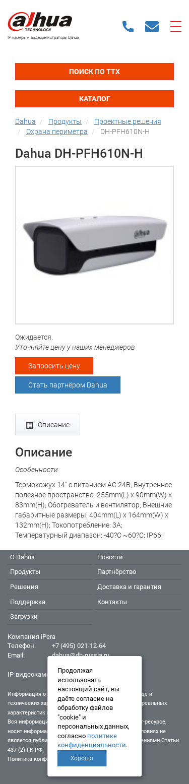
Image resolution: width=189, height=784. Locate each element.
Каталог (94, 99)
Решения (24, 587)
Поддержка (27, 602)
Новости (110, 557)
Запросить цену (54, 366)
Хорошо (82, 758)
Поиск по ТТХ (94, 72)
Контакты (112, 602)
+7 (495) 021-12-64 (79, 645)
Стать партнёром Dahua (67, 385)
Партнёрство (116, 571)
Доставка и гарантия (129, 587)
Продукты (25, 571)
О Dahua (22, 557)
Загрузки (24, 616)
